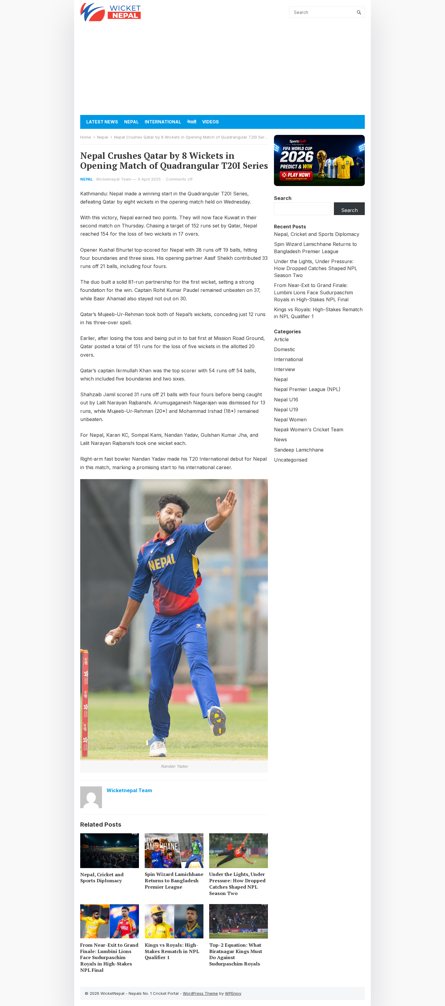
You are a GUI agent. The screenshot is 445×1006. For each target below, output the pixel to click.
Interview (284, 369)
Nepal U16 (286, 400)
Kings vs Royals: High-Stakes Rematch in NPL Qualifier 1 (172, 951)
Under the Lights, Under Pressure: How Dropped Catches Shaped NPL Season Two (237, 883)
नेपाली (191, 121)
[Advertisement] (222, 69)
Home (85, 137)
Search (283, 198)
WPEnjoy (233, 993)
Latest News (102, 121)
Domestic (284, 349)
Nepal (131, 121)
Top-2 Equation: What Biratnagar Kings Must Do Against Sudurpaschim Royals (235, 954)
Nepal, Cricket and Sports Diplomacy (102, 877)
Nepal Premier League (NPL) (307, 389)
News (280, 439)
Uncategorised (290, 460)
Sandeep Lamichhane (299, 450)
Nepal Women (290, 419)
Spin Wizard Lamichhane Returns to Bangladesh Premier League (174, 880)
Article (281, 339)
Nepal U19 (286, 410)
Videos (210, 121)
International (163, 121)
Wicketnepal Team (113, 179)
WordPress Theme (200, 993)
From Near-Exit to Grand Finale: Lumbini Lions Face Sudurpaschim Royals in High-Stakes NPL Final (109, 957)
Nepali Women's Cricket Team (308, 429)
